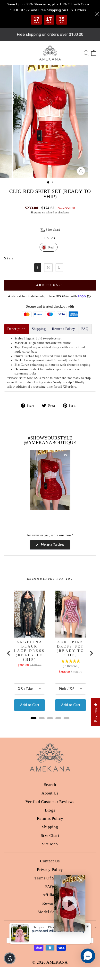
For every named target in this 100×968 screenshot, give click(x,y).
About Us (50, 793)
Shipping (36, 212)
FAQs (50, 886)
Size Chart (50, 835)
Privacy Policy (50, 869)
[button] (50, 229)
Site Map (50, 844)
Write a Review (55, 546)
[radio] (49, 247)
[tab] (16, 329)
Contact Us (50, 861)
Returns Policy (50, 818)
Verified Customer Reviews (49, 801)
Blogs (50, 810)
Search (50, 784)
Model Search (50, 912)
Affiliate (50, 895)
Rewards (50, 903)
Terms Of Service (49, 878)
